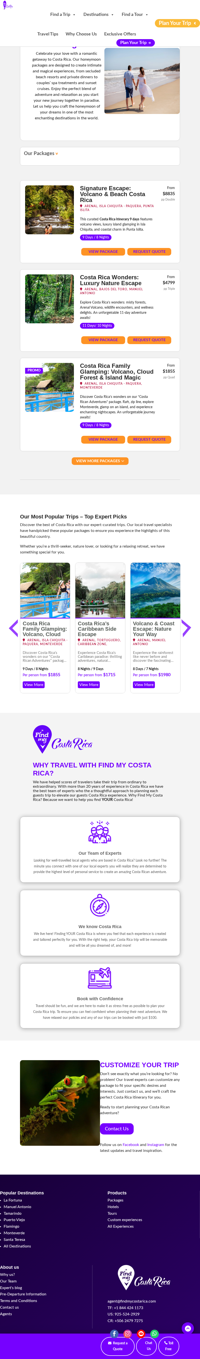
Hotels (113, 1207)
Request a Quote (120, 1346)
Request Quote (149, 252)
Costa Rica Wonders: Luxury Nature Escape (110, 280)
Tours (112, 1213)
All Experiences (121, 1226)
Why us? (7, 1275)
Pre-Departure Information (23, 1294)
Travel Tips (47, 34)
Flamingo (11, 1226)
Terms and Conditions (18, 1301)
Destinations (96, 14)
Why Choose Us (81, 34)
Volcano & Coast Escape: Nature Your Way (153, 628)
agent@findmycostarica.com (132, 1301)
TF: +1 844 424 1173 (125, 1308)
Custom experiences (125, 1220)
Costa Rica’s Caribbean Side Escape (97, 628)
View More (33, 685)
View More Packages (98, 461)
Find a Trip (60, 14)
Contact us (9, 1307)
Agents (6, 1314)
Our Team (8, 1281)
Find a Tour (132, 14)
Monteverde (14, 1233)
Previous (14, 628)
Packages (115, 1200)
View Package (103, 252)
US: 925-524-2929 (124, 1314)
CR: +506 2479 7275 (125, 1321)
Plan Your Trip (133, 43)
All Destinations (17, 1246)
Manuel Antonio (17, 1207)
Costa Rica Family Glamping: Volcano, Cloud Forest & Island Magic (117, 371)
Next (185, 628)
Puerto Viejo (14, 1220)
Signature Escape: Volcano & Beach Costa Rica (112, 194)
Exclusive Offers (120, 34)
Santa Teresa (14, 1240)
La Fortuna (13, 1200)
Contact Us (117, 1128)
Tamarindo (12, 1213)
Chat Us (148, 1346)
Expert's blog (11, 1288)
